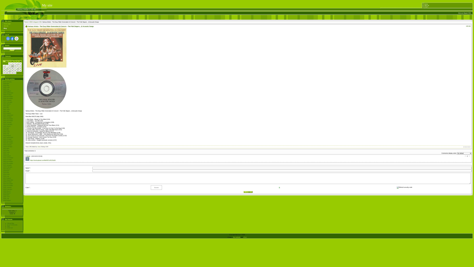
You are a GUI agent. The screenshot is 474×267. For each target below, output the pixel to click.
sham (39, 146)
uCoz (245, 237)
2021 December (8, 120)
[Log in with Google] (17, 39)
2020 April (6, 83)
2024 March (6, 169)
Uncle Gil (9, 228)
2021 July (6, 111)
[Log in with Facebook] (12, 38)
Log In (426, 6)
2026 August (7, 200)
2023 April (6, 148)
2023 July (6, 154)
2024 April (6, 170)
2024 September (8, 180)
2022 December (8, 143)
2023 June (6, 152)
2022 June (6, 132)
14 (7, 68)
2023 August (7, 156)
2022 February (7, 124)
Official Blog (10, 223)
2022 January (7, 122)
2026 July (6, 198)
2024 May (6, 172)
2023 (31, 22)
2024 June (6, 174)
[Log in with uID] (8, 38)
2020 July (6, 89)
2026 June (6, 196)
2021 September (8, 115)
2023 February (7, 146)
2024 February (7, 167)
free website (236, 237)
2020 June (6, 87)
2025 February (7, 189)
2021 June (6, 109)
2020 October (7, 94)
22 (9, 70)
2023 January (7, 144)
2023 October (7, 159)
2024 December (8, 185)
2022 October (7, 139)
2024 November (8, 183)
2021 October (7, 117)
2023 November (8, 161)
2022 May (6, 130)
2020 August (7, 91)
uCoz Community (12, 225)
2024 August (7, 178)
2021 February (7, 102)
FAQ (8, 226)
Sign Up (427, 5)
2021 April (6, 106)
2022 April (6, 128)
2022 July (6, 133)
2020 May (6, 85)
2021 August (7, 113)
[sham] (28, 160)
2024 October (7, 182)
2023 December (8, 163)
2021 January (7, 100)
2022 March (6, 126)
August (36, 22)
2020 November (8, 96)
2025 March (6, 191)
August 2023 (16, 59)
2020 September (8, 93)
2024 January (7, 165)
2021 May (6, 107)
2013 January (7, 81)
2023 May (6, 150)
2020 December (8, 98)
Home (426, 4)
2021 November (8, 119)
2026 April (6, 195)
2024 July (6, 176)
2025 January (7, 187)
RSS (469, 13)
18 (18, 68)
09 (40, 22)
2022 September (8, 137)
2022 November (8, 141)
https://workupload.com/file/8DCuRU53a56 (43, 160)
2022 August (7, 135)
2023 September (8, 157)
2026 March (6, 193)
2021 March (6, 104)
